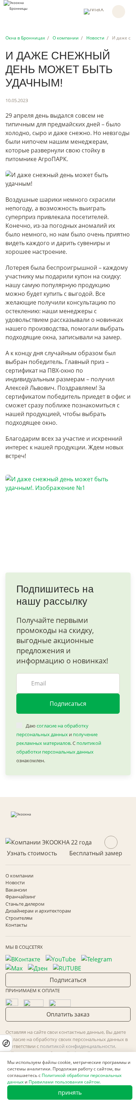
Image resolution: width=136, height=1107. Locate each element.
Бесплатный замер (95, 853)
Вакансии (16, 889)
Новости (15, 882)
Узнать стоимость (32, 853)
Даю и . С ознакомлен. (58, 743)
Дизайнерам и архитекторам (38, 910)
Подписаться (68, 704)
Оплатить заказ (68, 1014)
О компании (19, 875)
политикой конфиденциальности (77, 1046)
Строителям (19, 918)
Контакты (16, 925)
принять (70, 1092)
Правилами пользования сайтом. (65, 1082)
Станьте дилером (25, 904)
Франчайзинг (20, 896)
